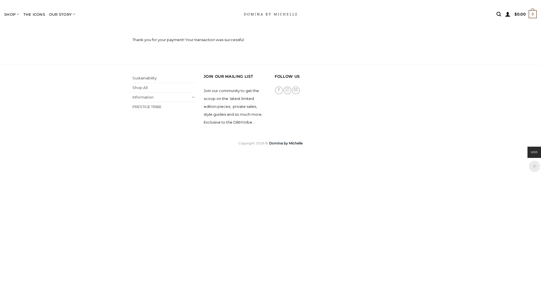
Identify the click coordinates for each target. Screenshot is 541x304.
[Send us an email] (296, 90)
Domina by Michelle (286, 143)
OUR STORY (60, 14)
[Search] (498, 14)
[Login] (508, 14)
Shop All (140, 87)
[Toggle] (193, 97)
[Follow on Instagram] (287, 90)
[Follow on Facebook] (279, 90)
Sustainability (144, 78)
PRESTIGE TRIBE (146, 106)
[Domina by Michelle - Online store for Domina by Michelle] (270, 14)
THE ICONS (34, 14)
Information (143, 97)
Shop (9, 14)
